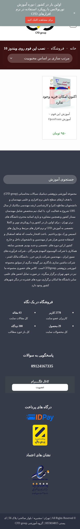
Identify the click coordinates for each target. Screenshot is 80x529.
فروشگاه (57, 48)
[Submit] (8, 179)
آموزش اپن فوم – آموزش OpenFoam (59, 116)
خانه (73, 48)
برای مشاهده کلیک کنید (40, 19)
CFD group (21, 523)
